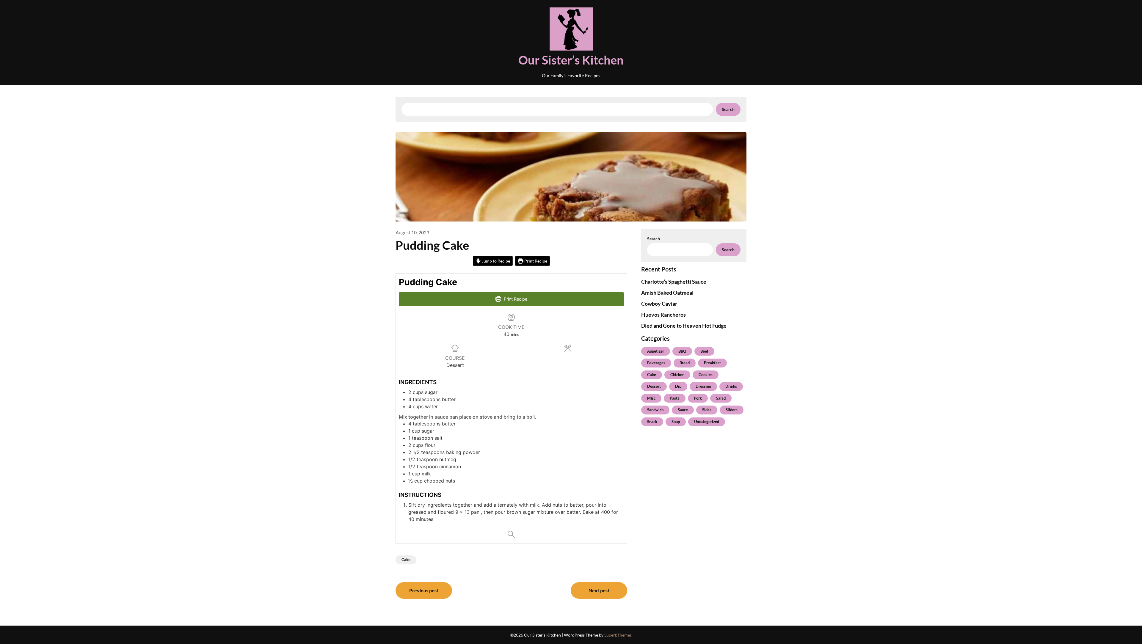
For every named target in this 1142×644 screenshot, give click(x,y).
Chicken (677, 374)
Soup (676, 421)
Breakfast (712, 362)
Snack (652, 421)
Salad (721, 398)
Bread (685, 362)
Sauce (683, 409)
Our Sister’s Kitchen (571, 60)
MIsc (651, 398)
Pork (698, 398)
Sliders (732, 409)
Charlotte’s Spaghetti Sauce (673, 281)
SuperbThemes (618, 634)
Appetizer (655, 351)
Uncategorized (706, 421)
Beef (704, 351)
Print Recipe (535, 260)
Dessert (654, 386)
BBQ (682, 351)
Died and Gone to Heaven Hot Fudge (684, 325)
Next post (599, 590)
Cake (405, 559)
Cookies (706, 374)
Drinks (731, 386)
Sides (706, 409)
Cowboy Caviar (659, 303)
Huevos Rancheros (663, 314)
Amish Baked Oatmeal (667, 292)
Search (728, 109)
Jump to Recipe (495, 260)
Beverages (656, 362)
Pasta (675, 398)
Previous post (423, 590)
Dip (678, 386)
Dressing (703, 386)
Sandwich (655, 409)
